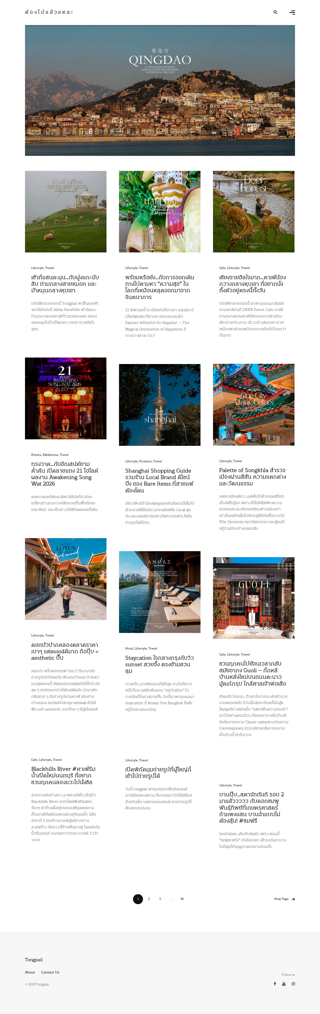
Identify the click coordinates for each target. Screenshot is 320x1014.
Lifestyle (37, 268)
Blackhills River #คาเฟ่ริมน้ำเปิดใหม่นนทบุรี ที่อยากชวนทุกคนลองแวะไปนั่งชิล (63, 776)
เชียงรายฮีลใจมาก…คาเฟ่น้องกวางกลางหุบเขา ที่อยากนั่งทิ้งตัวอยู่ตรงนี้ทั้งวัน (252, 284)
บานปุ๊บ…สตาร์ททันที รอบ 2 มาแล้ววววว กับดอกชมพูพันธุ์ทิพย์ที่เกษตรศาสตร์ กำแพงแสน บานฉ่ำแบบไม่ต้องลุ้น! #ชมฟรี (251, 808)
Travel (49, 268)
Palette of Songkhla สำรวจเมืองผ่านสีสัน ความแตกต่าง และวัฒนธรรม (252, 477)
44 (182, 899)
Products (145, 461)
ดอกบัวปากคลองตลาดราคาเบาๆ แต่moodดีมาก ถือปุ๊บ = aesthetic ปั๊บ (64, 651)
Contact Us (50, 972)
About (30, 972)
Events (36, 455)
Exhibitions (50, 455)
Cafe (222, 268)
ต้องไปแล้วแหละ (49, 12)
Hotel (129, 648)
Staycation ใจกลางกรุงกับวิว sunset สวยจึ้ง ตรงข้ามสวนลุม (159, 664)
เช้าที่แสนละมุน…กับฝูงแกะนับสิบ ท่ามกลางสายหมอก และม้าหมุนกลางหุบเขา (65, 284)
